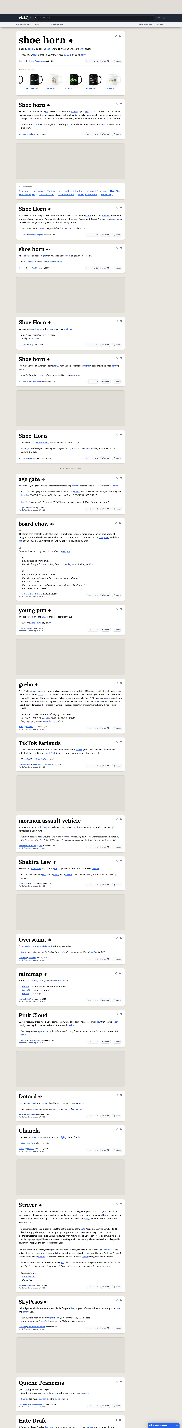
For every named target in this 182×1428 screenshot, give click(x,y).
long (47, 1103)
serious (43, 375)
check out (32, 261)
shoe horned (38, 191)
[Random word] (152, 17)
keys (70, 564)
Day (41, 840)
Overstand (23, 958)
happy (48, 1031)
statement (47, 946)
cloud (23, 1034)
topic (36, 946)
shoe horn (22, 61)
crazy (40, 228)
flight (50, 1317)
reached (27, 759)
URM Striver (30, 1285)
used (47, 49)
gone (75, 1232)
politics (41, 1256)
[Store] (159, 18)
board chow (23, 594)
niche (27, 1389)
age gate (22, 507)
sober (115, 1021)
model (88, 215)
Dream (85, 1256)
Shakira (68, 874)
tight (43, 255)
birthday (25, 495)
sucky (30, 338)
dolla (37, 338)
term (28, 827)
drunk (36, 124)
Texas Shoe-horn (46, 194)
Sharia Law (36, 868)
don (46, 1321)
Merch (118, 61)
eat (20, 541)
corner (59, 261)
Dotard (21, 1114)
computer (104, 537)
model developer (35, 234)
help (47, 111)
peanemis (43, 1398)
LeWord (30, 999)
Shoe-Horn (23, 458)
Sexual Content (56, 24)
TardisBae (30, 1149)
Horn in (49, 261)
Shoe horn (22, 134)
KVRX (40, 846)
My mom (25, 1143)
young (38, 622)
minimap (22, 999)
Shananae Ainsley (35, 381)
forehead (68, 329)
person (29, 616)
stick (90, 564)
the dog (32, 628)
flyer (72, 1308)
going (37, 1109)
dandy (30, 49)
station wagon (43, 827)
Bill (22, 502)
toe (55, 365)
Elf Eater (32, 958)
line (68, 836)
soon (106, 698)
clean (44, 564)
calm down (77, 1109)
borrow (67, 55)
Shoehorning (107, 194)
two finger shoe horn (87, 194)
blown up (55, 1109)
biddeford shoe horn (74, 191)
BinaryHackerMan (36, 594)
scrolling (80, 749)
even (81, 49)
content (75, 485)
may (84, 1215)
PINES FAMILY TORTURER (42, 764)
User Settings (160, 24)
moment (106, 215)
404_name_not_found (36, 1327)
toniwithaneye (34, 1040)
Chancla (21, 1149)
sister (63, 952)
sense (81, 1103)
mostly (34, 980)
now (46, 721)
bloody (52, 721)
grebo (21, 727)
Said (53, 753)
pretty (42, 1031)
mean (97, 701)
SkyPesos (22, 1327)
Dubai (56, 874)
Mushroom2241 (39, 1404)
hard (71, 124)
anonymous (30, 1114)
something (44, 442)
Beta (83, 1228)
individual (31, 1103)
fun (31, 1253)
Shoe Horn (23, 191)
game (30, 448)
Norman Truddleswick (37, 61)
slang (35, 691)
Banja (30, 507)
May (87, 111)
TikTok (37, 759)
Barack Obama (29, 1276)
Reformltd (34, 883)
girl (25, 255)
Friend (25, 986)
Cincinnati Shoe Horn (96, 191)
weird (47, 753)
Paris (58, 1317)
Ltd (55, 868)
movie (57, 1398)
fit (78, 442)
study (107, 1249)
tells (41, 980)
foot (35, 55)
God (47, 717)
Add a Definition (145, 24)
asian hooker (36, 329)
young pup (22, 628)
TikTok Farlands (24, 764)
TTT (62, 1262)
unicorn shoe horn (66, 194)
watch (115, 485)
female (74, 111)
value (118, 1308)
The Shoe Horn (54, 191)
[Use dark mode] (164, 18)
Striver (21, 1285)
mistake (95, 868)
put (37, 442)
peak (86, 1393)
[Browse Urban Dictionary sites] (23, 17)
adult (44, 616)
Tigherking (33, 134)
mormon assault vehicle (27, 846)
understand (27, 946)
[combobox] (94, 17)
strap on (52, 329)
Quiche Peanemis (25, 1404)
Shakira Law (23, 883)
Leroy (23, 952)
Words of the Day (23, 24)
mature (96, 485)
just (32, 622)
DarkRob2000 (33, 268)
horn (82, 55)
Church (28, 840)
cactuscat (29, 727)
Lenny (31, 344)
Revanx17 (32, 458)
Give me (24, 1398)
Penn (31, 1266)
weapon (35, 1137)
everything (60, 980)
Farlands (45, 759)
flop (79, 1137)
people (116, 219)
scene (40, 694)
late (55, 616)
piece (54, 1393)
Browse (36, 24)
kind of (75, 827)
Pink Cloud (22, 1040)
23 (50, 622)
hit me (32, 1143)
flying (63, 1137)
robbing (93, 952)
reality (71, 1025)
